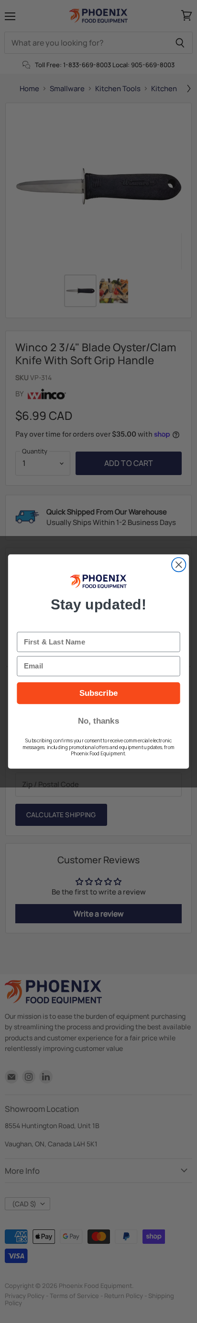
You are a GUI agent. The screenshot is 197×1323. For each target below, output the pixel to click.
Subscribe (98, 693)
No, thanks (98, 720)
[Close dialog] (179, 565)
